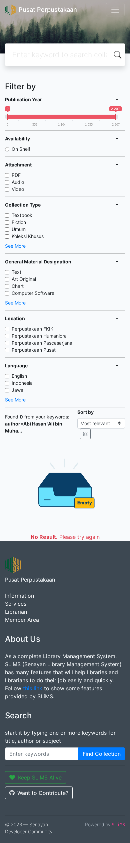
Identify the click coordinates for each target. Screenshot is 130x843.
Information (19, 595)
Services (15, 603)
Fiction (19, 222)
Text (16, 272)
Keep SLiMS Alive (40, 777)
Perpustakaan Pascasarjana (42, 343)
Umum (19, 229)
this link (32, 688)
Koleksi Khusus (28, 236)
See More (15, 246)
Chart (18, 286)
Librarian (16, 611)
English (19, 376)
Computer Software (33, 293)
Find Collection (102, 753)
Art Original (24, 279)
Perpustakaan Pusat (34, 350)
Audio (18, 182)
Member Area (22, 619)
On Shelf (21, 149)
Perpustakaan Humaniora (39, 336)
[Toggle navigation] (115, 9)
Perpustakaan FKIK (32, 329)
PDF (16, 175)
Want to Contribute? (42, 793)
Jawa (17, 390)
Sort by (85, 412)
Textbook (22, 215)
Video (18, 189)
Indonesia (22, 383)
